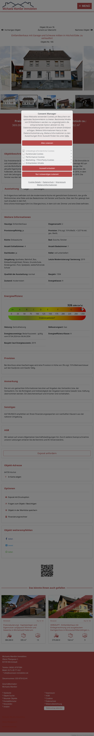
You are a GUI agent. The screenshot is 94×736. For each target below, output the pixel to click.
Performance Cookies (35, 157)
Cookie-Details (34, 182)
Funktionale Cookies (34, 154)
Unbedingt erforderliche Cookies (40, 151)
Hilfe (67, 136)
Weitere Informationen (47, 185)
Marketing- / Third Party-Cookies (40, 160)
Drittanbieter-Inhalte (35, 163)
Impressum (61, 182)
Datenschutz (48, 182)
